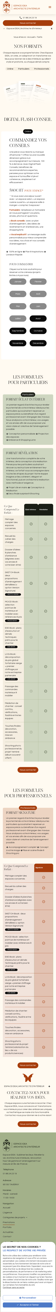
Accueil (31, 37)
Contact (7, 1236)
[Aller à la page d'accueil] (21, 7)
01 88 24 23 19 (30, 18)
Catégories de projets (14, 1217)
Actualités (8, 1232)
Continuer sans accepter (14, 1287)
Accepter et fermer (29, 1305)
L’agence (7, 1212)
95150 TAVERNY (11, 1184)
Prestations (9, 1222)
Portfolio (7, 1227)
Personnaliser (29, 1297)
